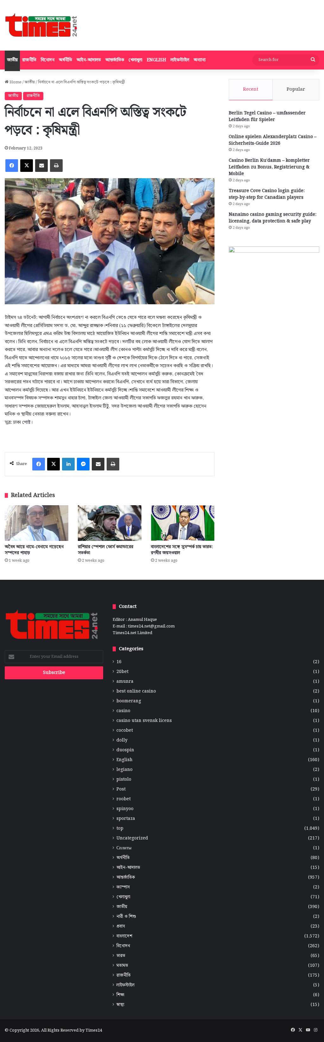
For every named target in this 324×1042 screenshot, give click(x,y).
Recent (251, 89)
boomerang (128, 701)
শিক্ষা (120, 995)
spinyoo (125, 809)
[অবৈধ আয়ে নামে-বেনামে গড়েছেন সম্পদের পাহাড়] (36, 523)
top (119, 828)
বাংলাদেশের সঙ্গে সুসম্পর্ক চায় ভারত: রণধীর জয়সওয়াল (182, 549)
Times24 (93, 1030)
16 (119, 662)
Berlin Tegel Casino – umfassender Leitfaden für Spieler (267, 116)
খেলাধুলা (135, 60)
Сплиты (123, 848)
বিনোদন (47, 60)
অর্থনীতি (65, 60)
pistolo (123, 779)
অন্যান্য (200, 60)
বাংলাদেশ (124, 936)
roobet (123, 799)
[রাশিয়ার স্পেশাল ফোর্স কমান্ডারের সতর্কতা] (109, 523)
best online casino (136, 691)
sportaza (125, 818)
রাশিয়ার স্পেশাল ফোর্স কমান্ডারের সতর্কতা (105, 549)
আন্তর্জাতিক (114, 60)
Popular (296, 89)
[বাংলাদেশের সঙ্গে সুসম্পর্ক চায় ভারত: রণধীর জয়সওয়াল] (183, 523)
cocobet (124, 730)
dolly (122, 740)
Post (121, 789)
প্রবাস (120, 926)
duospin (125, 750)
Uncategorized (132, 838)
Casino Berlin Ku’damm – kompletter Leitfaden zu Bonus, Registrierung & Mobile (269, 167)
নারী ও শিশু (126, 916)
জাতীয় (12, 60)
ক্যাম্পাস (123, 887)
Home (15, 82)
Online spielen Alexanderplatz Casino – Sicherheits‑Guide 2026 (272, 140)
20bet (122, 672)
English (156, 60)
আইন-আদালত (89, 60)
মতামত (122, 965)
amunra (125, 681)
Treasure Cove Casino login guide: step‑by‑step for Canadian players (267, 194)
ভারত (120, 956)
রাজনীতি (29, 60)
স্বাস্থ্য (120, 1005)
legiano (124, 769)
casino (123, 711)
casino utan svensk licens (144, 721)
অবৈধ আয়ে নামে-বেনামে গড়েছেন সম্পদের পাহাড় (34, 549)
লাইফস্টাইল (180, 60)
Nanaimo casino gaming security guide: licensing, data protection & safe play (272, 218)
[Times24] (41, 25)
